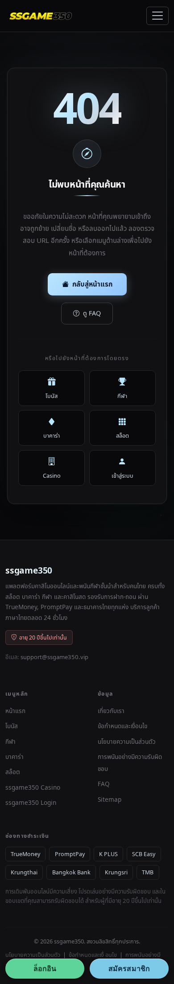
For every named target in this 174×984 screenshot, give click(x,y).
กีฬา (10, 741)
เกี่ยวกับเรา (111, 710)
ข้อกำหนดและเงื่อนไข (122, 726)
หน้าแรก (15, 710)
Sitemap (109, 799)
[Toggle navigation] (157, 16)
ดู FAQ (92, 313)
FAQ (104, 783)
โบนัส (11, 726)
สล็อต (12, 771)
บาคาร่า (14, 756)
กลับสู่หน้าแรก (92, 283)
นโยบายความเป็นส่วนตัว (127, 741)
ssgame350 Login (30, 802)
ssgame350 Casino (32, 787)
